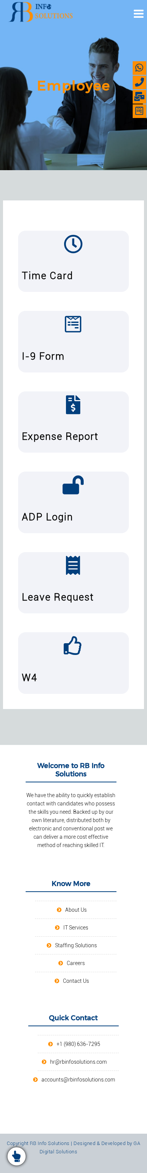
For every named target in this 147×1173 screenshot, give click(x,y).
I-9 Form (43, 356)
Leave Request (58, 597)
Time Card (47, 275)
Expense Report (60, 436)
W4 (29, 677)
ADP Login (47, 517)
